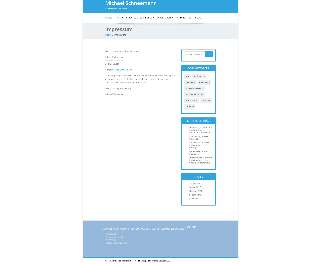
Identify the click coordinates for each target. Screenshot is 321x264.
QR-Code (190, 106)
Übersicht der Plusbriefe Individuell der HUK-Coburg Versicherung (200, 160)
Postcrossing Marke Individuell (198, 137)
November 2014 (196, 198)
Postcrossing (183, 17)
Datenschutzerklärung (116, 243)
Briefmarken (199, 76)
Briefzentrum (113, 17)
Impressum (111, 234)
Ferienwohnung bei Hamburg (115, 238)
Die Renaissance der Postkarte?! (198, 152)
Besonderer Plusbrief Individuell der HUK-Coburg (199, 145)
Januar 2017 (195, 187)
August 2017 (195, 183)
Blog (198, 17)
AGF (187, 76)
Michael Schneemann (122, 69)
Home (108, 34)
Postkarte (206, 100)
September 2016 (197, 195)
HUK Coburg (204, 82)
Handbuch (190, 82)
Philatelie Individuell (139, 17)
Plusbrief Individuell (194, 94)
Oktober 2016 (195, 191)
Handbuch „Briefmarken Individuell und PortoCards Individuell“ (200, 130)
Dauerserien (164, 17)
